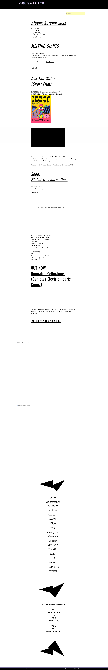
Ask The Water (43, 78)
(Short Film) (41, 84)
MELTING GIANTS (45, 46)
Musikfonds (50, 62)
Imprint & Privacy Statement (76, 668)
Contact (66, 668)
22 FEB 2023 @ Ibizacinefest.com (42, 92)
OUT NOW (38, 268)
